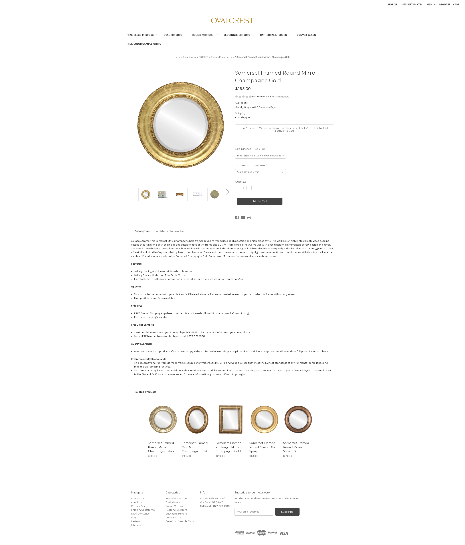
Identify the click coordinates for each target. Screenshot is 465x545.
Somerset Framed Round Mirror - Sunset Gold (296, 447)
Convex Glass (307, 34)
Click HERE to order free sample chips (156, 336)
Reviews (135, 521)
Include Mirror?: (251, 165)
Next (227, 191)
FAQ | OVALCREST (141, 513)
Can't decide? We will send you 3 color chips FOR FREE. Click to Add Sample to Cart (284, 129)
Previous (134, 191)
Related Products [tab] (145, 391)
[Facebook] (237, 217)
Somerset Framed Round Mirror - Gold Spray (263, 447)
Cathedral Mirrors (274, 34)
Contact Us (138, 498)
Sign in (430, 4)
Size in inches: (250, 148)
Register (444, 4)
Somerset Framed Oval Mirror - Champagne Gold (195, 447)
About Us (136, 502)
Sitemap (136, 525)
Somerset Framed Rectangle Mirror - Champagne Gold (229, 447)
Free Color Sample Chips (143, 43)
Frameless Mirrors (140, 34)
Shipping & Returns (143, 509)
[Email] (243, 217)
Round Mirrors (203, 34)
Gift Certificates (411, 4)
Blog (133, 517)
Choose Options (163, 419)
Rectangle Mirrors (237, 34)
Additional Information (170, 231)
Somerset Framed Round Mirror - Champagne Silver (161, 447)
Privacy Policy (139, 506)
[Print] (249, 217)
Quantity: (240, 181)
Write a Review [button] (280, 96)
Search (392, 4)
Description (142, 231)
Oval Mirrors (173, 34)
